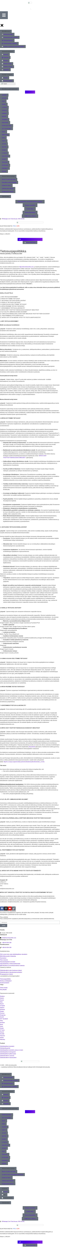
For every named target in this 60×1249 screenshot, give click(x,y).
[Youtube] (10, 908)
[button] (6, 1074)
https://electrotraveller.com (26, 266)
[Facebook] (2, 908)
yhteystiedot (31, 746)
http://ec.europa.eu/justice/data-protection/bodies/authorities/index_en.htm (24, 761)
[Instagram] (6, 908)
